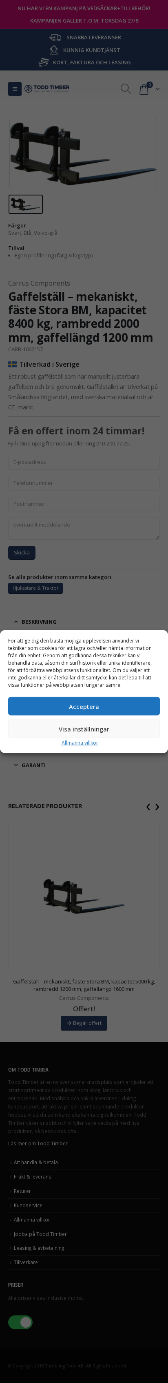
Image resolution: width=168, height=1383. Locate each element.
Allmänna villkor (80, 742)
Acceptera (84, 706)
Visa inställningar (84, 728)
